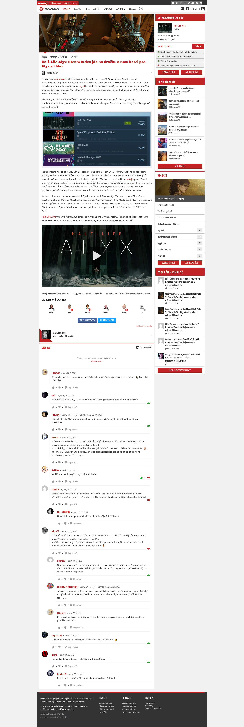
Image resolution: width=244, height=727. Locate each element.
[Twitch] (177, 3)
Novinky (53, 56)
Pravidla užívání (129, 705)
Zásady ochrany (129, 702)
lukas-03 (55, 531)
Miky (59, 512)
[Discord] (193, 3)
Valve (121, 293)
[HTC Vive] (172, 35)
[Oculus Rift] (175, 35)
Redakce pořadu (106, 705)
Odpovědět (72, 387)
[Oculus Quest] (178, 35)
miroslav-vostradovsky (67, 586)
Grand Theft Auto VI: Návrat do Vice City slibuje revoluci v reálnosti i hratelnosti (182, 282)
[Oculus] (169, 35)
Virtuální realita (143, 293)
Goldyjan (169, 354)
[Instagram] (181, 3)
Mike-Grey (169, 278)
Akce (81, 293)
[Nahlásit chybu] (66, 717)
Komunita (120, 9)
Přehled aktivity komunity (180, 370)
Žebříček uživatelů (153, 708)
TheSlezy (55, 414)
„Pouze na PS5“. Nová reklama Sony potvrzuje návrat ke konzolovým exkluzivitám (182, 357)
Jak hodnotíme (191, 72)
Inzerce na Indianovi (131, 712)
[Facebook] (185, 3)
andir (54, 395)
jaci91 (54, 654)
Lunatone (56, 373)
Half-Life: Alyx (111, 293)
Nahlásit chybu (142, 325)
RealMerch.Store (70, 3)
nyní (82, 86)
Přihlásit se (96, 361)
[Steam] (197, 3)
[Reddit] (200, 3)
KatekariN (61, 674)
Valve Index (130, 293)
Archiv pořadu (105, 702)
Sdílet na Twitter (107, 320)
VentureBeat (62, 293)
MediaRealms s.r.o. (47, 713)
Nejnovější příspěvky (149, 704)
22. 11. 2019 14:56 (68, 56)
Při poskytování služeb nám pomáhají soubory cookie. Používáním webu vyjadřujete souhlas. (63, 708)
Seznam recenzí (168, 72)
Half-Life (89, 293)
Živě (141, 9)
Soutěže (96, 9)
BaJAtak (55, 470)
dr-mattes (169, 339)
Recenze (77, 9)
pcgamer (52, 293)
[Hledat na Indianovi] (182, 9)
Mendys (55, 437)
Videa (87, 9)
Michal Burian (52, 72)
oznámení (60, 79)
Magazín (66, 9)
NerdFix (103, 712)
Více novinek (180, 166)
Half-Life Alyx (49, 216)
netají (129, 179)
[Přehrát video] (97, 256)
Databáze (108, 9)
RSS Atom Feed (106, 708)
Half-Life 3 (99, 293)
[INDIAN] (49, 8)
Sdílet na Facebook (87, 320)
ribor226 (55, 489)
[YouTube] (173, 3)
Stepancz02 (57, 635)
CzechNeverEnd (171, 294)
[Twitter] (189, 3)
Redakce (132, 9)
